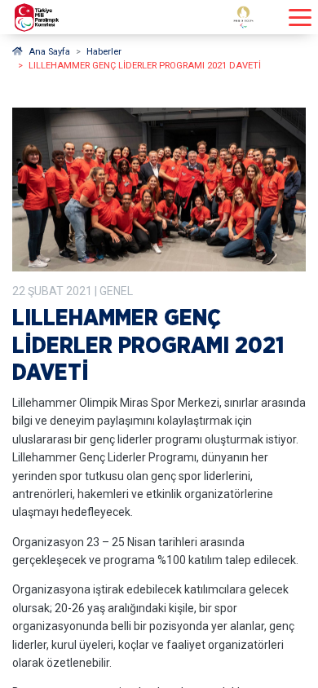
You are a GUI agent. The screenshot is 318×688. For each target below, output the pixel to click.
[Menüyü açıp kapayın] (300, 17)
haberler (103, 51)
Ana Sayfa (49, 51)
